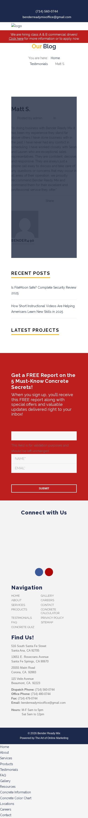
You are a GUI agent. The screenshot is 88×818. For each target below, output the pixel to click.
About (16, 600)
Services (18, 605)
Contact (47, 605)
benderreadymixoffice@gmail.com (47, 17)
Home (55, 58)
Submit (44, 488)
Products (19, 609)
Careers (47, 600)
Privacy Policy (52, 617)
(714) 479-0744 (27, 698)
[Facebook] (40, 5)
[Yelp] (47, 5)
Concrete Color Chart (15, 798)
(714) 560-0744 (47, 11)
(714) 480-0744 (41, 694)
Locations (7, 804)
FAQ (14, 622)
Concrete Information (15, 792)
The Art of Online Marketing (51, 738)
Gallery (47, 595)
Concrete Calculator (50, 611)
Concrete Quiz (22, 627)
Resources (8, 786)
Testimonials (39, 64)
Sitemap (47, 622)
